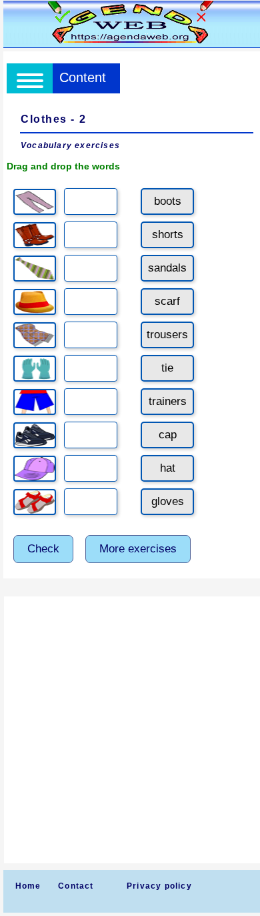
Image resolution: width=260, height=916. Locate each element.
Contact (75, 886)
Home (28, 886)
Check (43, 548)
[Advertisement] (130, 730)
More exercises (138, 548)
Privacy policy (159, 886)
